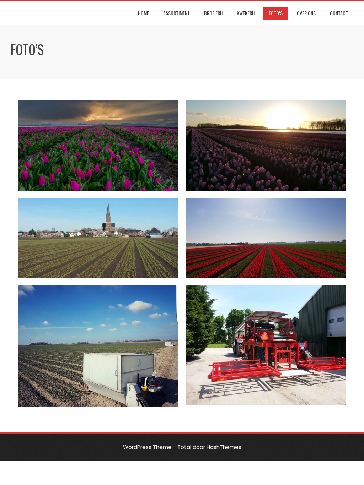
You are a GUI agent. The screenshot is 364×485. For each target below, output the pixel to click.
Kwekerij (246, 13)
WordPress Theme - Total (157, 447)
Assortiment (176, 13)
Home (143, 13)
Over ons (306, 13)
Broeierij (213, 13)
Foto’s (276, 13)
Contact (339, 13)
